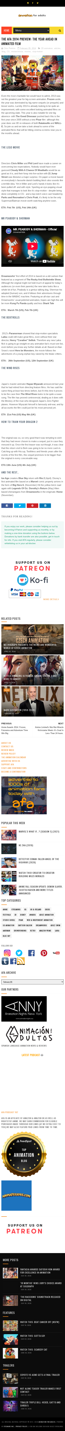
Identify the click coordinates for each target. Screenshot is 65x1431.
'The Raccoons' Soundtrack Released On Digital (40, 1298)
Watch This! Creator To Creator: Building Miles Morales (37, 874)
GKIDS (47, 909)
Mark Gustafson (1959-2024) (19, 710)
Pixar (21, 920)
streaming (16, 909)
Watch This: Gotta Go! (32, 1335)
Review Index (7, 750)
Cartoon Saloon (25, 925)
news (7, 690)
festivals (7, 915)
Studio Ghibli (9, 920)
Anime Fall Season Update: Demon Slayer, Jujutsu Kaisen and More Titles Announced (40, 890)
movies (27, 51)
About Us (6, 742)
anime (5, 909)
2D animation (47, 48)
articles (57, 48)
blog (3, 51)
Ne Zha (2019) (26, 845)
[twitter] (37, 3)
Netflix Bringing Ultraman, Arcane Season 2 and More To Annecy (30, 677)
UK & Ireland (35, 909)
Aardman (6, 930)
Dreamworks (41, 925)
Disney (23, 915)
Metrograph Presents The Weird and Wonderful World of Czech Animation (30, 646)
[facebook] (32, 3)
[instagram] (28, 3)
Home (6, 30)
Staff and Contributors (14, 768)
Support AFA (7, 764)
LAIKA (57, 930)
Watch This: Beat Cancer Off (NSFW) (39, 1322)
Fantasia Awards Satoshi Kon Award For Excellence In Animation (40, 1271)
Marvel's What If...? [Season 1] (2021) (39, 831)
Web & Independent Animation (40, 920)
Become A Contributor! (13, 771)
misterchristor (17, 51)
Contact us (7, 746)
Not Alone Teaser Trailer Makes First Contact (40, 1390)
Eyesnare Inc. (9, 1426)
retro (33, 930)
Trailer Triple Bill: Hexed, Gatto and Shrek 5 (40, 1404)
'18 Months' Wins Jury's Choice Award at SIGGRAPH (41, 1284)
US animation (8, 925)
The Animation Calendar (13, 757)
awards (32, 915)
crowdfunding (20, 930)
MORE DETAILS (51, 599)
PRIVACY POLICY (22, 1426)
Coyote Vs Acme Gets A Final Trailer (40, 1374)
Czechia (8, 628)
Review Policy (8, 753)
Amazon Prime (45, 930)
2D (6, 659)
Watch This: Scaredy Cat (33, 1349)
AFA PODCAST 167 (9, 1112)
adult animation (46, 915)
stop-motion (37, 51)
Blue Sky (6, 936)
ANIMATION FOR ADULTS (47, 1422)
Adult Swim (55, 925)
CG (8, 51)
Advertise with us (10, 760)
